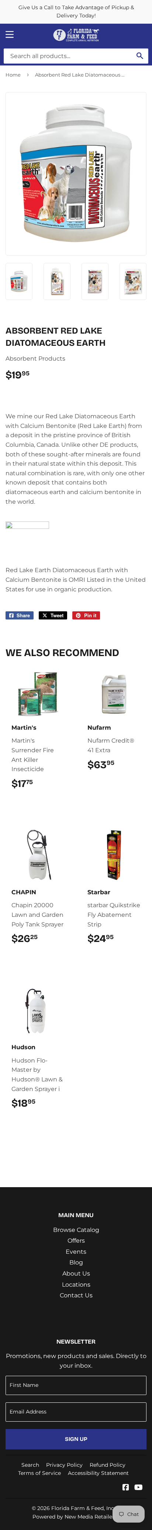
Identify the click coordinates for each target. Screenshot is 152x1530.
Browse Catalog (76, 1229)
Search (30, 1465)
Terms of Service (39, 1473)
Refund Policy (107, 1465)
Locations (76, 1284)
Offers (76, 1240)
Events (76, 1251)
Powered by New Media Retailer (73, 1517)
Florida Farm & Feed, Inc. (83, 1508)
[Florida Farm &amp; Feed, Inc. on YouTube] (138, 1488)
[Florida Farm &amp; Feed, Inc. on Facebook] (125, 1488)
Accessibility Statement (98, 1473)
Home (13, 75)
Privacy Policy (64, 1465)
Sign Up (76, 1439)
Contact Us (76, 1295)
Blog (76, 1262)
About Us (76, 1273)
